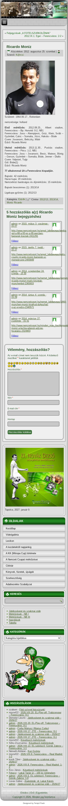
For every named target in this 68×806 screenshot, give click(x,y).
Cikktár (9, 565)
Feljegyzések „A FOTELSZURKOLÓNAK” (28, 33)
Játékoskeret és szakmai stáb (25, 611)
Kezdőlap (11, 528)
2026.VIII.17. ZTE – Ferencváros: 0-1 (37, 731)
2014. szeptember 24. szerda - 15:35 (27, 272)
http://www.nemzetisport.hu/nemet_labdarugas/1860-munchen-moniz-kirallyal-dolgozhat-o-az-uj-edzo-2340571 (38, 304)
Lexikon (10, 541)
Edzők (21, 199)
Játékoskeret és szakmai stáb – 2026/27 (35, 719)
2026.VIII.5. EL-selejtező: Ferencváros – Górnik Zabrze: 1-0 (34, 777)
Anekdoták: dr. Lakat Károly (39, 781)
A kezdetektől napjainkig (18, 547)
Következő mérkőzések (33, 740)
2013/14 (54, 199)
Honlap (11, 419)
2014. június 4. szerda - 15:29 (28, 296)
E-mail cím (13, 408)
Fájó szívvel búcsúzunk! (32, 709)
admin (14, 223)
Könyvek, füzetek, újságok (20, 572)
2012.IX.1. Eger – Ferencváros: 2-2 (42, 36)
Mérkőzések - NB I (19, 614)
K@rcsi (20, 54)
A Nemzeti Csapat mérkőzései (22, 559)
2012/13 (44, 199)
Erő (32, 792)
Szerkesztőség (14, 578)
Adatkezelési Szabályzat (19, 584)
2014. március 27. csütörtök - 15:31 (25, 319)
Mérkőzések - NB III (19, 617)
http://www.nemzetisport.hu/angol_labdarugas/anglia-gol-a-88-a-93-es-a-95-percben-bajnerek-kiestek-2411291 (39, 233)
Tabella (12, 622)
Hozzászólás (15, 369)
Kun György (34, 751)
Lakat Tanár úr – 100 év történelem (37, 773)
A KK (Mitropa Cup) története (21, 553)
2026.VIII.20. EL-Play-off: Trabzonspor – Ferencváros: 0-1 (35, 713)
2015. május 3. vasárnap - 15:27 (30, 224)
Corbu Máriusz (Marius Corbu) (33, 728)
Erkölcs (24, 792)
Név (10, 398)
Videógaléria (12, 534)
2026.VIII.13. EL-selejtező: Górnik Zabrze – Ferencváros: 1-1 (36, 747)
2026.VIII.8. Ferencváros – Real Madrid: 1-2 (36, 755)
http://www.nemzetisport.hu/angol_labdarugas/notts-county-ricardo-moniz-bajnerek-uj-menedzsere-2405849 (38, 257)
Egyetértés (42, 792)
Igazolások (14, 619)
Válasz (14, 240)
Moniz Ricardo (14, 202)
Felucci (13, 773)
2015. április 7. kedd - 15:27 (27, 248)
